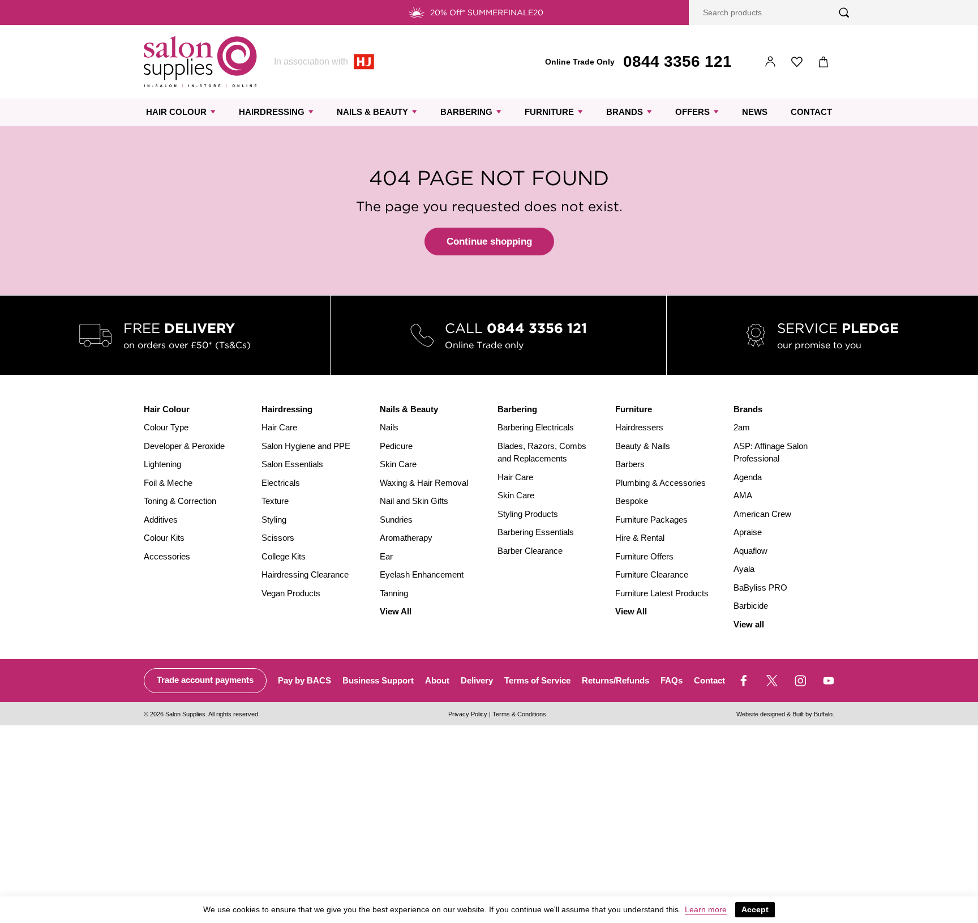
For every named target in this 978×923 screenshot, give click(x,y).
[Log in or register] (770, 62)
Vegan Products (290, 593)
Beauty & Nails (642, 446)
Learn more (706, 909)
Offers (692, 112)
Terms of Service (537, 680)
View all (749, 624)
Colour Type (166, 427)
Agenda (748, 477)
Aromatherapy (406, 537)
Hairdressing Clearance (305, 574)
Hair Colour (176, 112)
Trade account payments (205, 680)
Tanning (394, 593)
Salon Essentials (292, 464)
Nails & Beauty (372, 112)
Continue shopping (489, 241)
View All (395, 611)
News (754, 112)
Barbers (630, 464)
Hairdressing (271, 112)
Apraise (748, 532)
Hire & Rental (639, 537)
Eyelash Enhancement (422, 574)
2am (742, 427)
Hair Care (279, 427)
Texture (275, 501)
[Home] (200, 61)
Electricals (280, 483)
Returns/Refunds (615, 680)
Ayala (744, 569)
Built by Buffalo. (813, 714)
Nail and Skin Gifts (414, 501)
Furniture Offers (644, 556)
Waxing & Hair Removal (424, 483)
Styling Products (527, 514)
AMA (743, 495)
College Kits (283, 556)
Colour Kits (164, 537)
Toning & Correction (180, 501)
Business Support (378, 680)
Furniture (549, 112)
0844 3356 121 (677, 61)
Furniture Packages (651, 519)
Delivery (477, 680)
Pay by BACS (304, 680)
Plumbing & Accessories (660, 483)
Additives (161, 519)
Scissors (277, 537)
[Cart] (823, 62)
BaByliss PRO (760, 587)
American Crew (762, 514)
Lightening (162, 464)
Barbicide (751, 605)
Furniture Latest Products (662, 593)
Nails (389, 427)
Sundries (396, 519)
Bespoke (631, 501)
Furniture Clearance (651, 574)
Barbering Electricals (535, 427)
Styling (273, 519)
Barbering (466, 112)
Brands (624, 112)
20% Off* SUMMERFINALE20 (486, 12)
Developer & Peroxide (184, 446)
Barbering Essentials (535, 532)
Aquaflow (750, 550)
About (437, 680)
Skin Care (398, 464)
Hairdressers (639, 427)
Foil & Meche (168, 483)
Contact (811, 112)
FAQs (671, 680)
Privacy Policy (467, 714)
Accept (755, 909)
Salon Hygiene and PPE (305, 446)
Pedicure (396, 446)
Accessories (167, 556)
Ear (386, 556)
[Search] (844, 12)
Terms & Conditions (519, 714)
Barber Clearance (530, 550)
